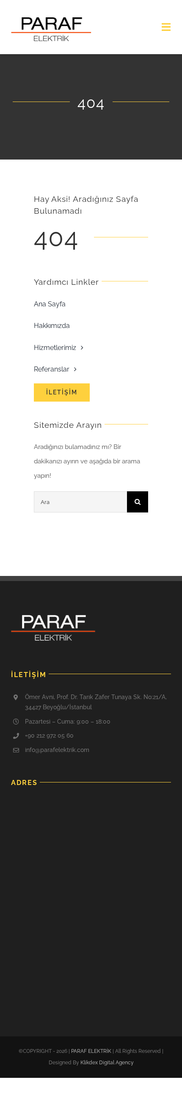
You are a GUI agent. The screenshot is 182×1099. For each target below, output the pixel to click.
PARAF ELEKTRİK (91, 1051)
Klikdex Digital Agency (107, 1063)
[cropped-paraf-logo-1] (51, 20)
